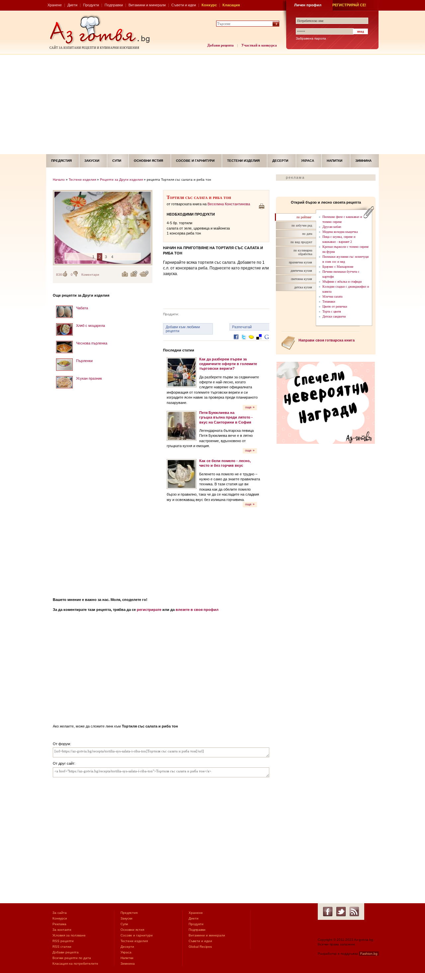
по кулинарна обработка (303, 252)
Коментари (90, 274)
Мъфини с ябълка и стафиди (342, 281)
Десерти (280, 160)
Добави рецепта (220, 45)
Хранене (54, 5)
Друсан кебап (331, 227)
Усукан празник (89, 378)
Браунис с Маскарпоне (337, 266)
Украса (307, 160)
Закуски (91, 160)
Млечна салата (332, 296)
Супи (116, 160)
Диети (72, 5)
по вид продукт (301, 242)
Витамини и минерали (147, 5)
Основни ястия (148, 160)
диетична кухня (301, 270)
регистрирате (149, 610)
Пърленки (84, 361)
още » (250, 407)
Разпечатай (242, 327)
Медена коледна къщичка (340, 232)
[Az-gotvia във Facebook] (328, 912)
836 (59, 274)
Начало (59, 179)
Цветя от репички (334, 306)
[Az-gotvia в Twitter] (341, 912)
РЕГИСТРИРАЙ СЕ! (349, 5)
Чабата (82, 308)
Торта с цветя (331, 311)
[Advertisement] (212, 104)
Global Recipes (200, 946)
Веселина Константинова (229, 204)
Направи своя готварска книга (326, 340)
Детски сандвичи (334, 316)
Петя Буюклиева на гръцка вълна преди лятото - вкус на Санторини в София (226, 417)
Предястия (61, 160)
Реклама (59, 924)
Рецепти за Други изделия (121, 179)
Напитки (334, 160)
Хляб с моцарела (90, 326)
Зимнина (363, 160)
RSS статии (61, 946)
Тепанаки (328, 301)
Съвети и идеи (183, 5)
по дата (307, 234)
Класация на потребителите (75, 963)
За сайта (59, 913)
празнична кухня (300, 262)
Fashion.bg (369, 953)
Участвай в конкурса (259, 45)
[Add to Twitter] (243, 342)
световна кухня (301, 279)
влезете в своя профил (197, 610)
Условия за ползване (69, 935)
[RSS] (354, 912)
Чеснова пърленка (91, 343)
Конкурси (59, 918)
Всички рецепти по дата (71, 958)
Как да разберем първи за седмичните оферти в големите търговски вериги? (228, 364)
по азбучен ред (302, 225)
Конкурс (209, 5)
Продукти (91, 5)
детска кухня (303, 287)
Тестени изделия (243, 160)
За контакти (61, 929)
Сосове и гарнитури (195, 160)
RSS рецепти (63, 941)
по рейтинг (304, 217)
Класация (231, 5)
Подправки (114, 5)
